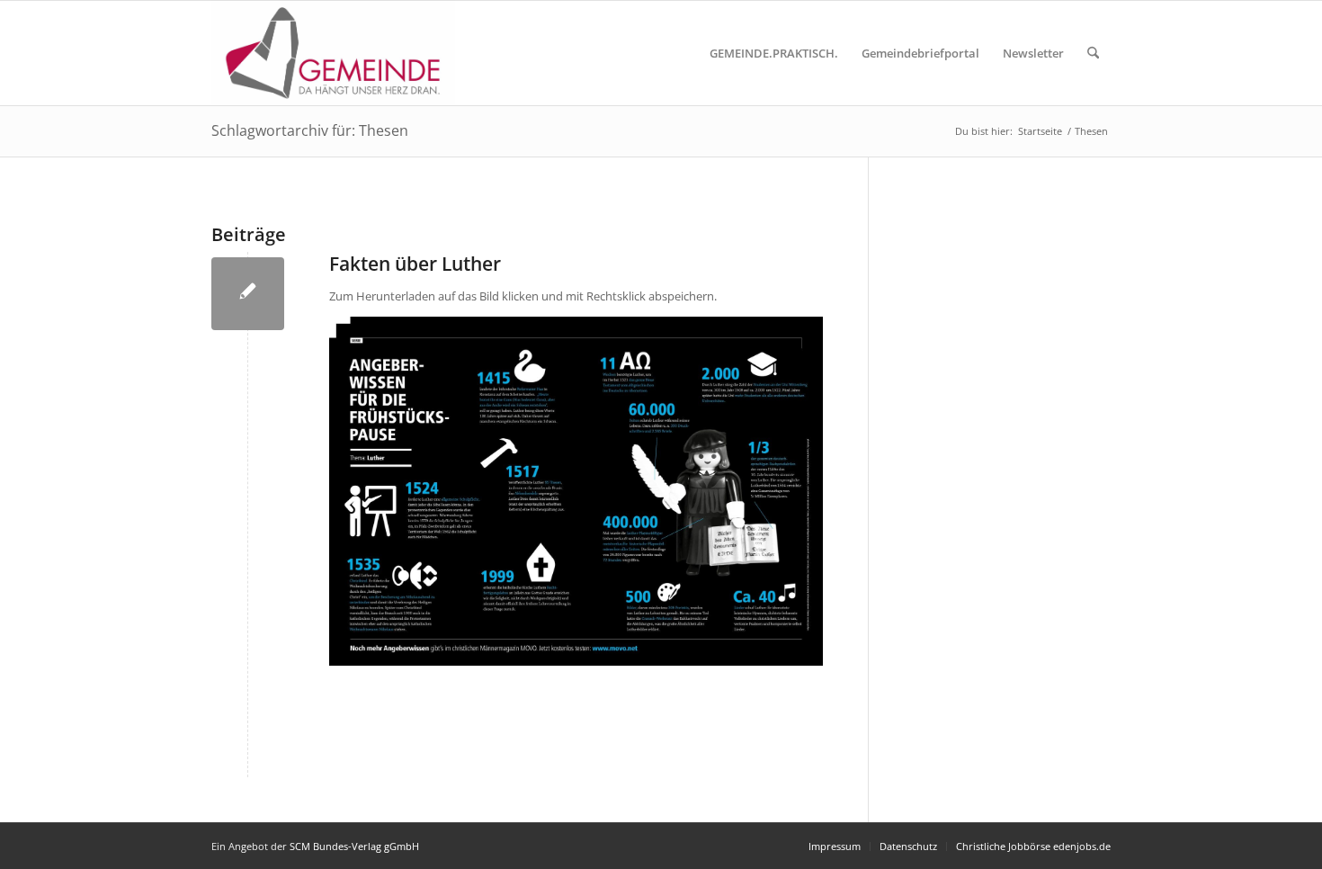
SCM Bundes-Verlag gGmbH (354, 846)
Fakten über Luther (415, 263)
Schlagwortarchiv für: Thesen (309, 130)
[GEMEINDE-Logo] (333, 53)
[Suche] (1093, 53)
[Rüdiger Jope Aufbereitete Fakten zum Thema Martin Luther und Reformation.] (247, 293)
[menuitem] (774, 53)
